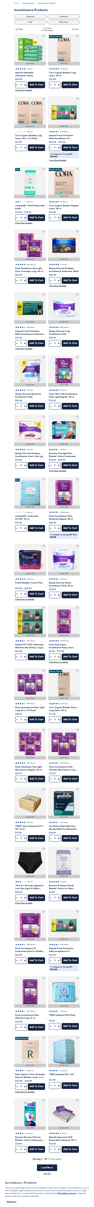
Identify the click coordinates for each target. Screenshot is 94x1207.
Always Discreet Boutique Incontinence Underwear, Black (64, 269)
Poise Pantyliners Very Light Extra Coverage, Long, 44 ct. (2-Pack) (29, 270)
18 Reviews (63, 579)
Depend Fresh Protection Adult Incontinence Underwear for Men (29, 333)
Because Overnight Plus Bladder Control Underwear (62, 454)
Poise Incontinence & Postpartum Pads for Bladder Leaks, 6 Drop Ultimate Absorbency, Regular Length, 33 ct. (29, 950)
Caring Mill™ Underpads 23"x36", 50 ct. (26, 517)
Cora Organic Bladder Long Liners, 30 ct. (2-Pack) (28, 137)
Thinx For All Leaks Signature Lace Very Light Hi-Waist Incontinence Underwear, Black (30, 887)
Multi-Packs (63, 22)
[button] (30, 49)
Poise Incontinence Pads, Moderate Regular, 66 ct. (61, 517)
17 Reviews (63, 264)
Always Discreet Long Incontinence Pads (59, 332)
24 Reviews (30, 449)
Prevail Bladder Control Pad (28, 583)
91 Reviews (63, 1011)
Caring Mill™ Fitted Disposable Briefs (30, 207)
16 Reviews (30, 822)
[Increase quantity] (25, 85)
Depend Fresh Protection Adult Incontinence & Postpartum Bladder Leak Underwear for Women (61, 137)
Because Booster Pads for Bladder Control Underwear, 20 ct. (29, 1139)
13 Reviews (63, 1133)
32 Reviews (30, 1070)
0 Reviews (30, 131)
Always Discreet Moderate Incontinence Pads (28, 395)
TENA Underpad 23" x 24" (61, 1074)
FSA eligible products (66, 1193)
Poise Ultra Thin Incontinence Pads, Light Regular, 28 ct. (63, 395)
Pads (30, 22)
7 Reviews (30, 882)
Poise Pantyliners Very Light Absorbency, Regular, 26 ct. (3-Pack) (28, 768)
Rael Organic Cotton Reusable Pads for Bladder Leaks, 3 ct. (30, 1075)
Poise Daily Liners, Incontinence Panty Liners (61, 646)
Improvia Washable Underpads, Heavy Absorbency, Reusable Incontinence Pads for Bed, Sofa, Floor (28, 74)
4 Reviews (30, 69)
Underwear (30, 16)
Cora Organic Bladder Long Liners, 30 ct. (62, 74)
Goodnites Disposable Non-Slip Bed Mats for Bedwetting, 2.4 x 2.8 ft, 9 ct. (63, 828)
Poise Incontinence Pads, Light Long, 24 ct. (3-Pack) (29, 709)
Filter (21, 29)
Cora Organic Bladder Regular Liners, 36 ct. (64, 207)
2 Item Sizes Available (23, 90)
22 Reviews (63, 449)
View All (47, 1174)
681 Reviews (64, 822)
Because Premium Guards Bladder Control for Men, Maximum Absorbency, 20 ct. (63, 887)
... (10, 1202)
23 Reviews (63, 390)
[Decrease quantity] (17, 85)
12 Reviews (30, 202)
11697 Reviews (31, 264)
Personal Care (28, 3)
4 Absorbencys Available (25, 1092)
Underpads (63, 16)
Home (16, 3)
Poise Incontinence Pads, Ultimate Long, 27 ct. (27, 1016)
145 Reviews (64, 69)
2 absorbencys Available (58, 662)
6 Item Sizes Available (23, 903)
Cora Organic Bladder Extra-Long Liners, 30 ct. (63, 709)
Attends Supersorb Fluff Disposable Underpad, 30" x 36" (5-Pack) (62, 1139)
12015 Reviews (64, 327)
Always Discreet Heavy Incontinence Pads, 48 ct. (61, 584)
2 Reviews (63, 882)
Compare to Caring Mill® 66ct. (63, 536)
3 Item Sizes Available (57, 286)
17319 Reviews (64, 512)
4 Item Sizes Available (57, 160)
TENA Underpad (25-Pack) (62, 1015)
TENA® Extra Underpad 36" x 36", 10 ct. (29, 827)
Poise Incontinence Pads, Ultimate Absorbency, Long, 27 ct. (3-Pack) (64, 768)
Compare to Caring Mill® (61, 155)
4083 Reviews (64, 131)
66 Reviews (30, 579)
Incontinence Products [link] (46, 3)
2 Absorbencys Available (24, 599)
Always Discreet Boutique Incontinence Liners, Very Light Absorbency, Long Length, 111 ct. (29, 455)
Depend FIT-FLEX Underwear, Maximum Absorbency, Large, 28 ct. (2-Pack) (29, 646)
